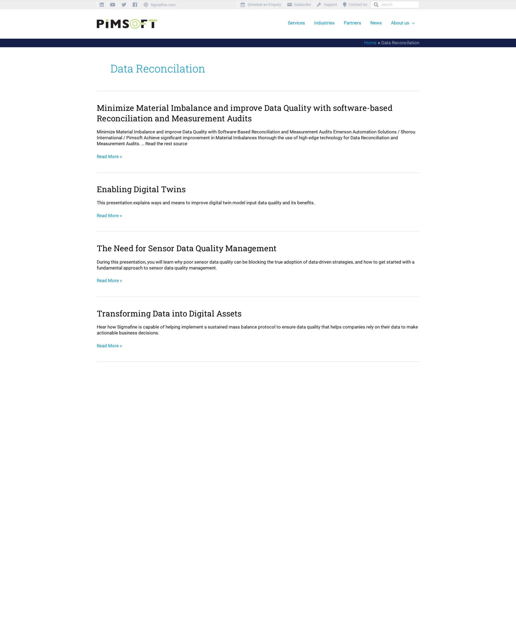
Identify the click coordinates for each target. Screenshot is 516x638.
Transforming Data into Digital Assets (169, 313)
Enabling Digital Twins (141, 189)
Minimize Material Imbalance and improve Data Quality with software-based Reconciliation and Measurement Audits (245, 113)
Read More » (109, 156)
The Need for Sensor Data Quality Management (187, 248)
